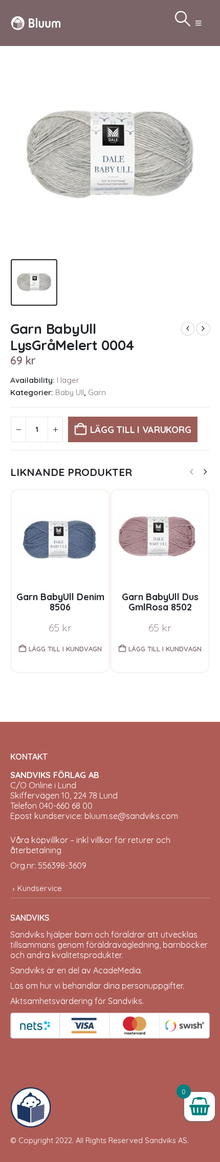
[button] (198, 23)
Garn (97, 392)
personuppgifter (152, 986)
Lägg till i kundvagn (65, 649)
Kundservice (39, 888)
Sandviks (27, 934)
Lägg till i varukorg (140, 430)
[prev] (188, 329)
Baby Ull (69, 392)
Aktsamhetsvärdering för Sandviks (76, 1001)
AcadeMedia (117, 970)
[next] (203, 329)
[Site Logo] (35, 23)
